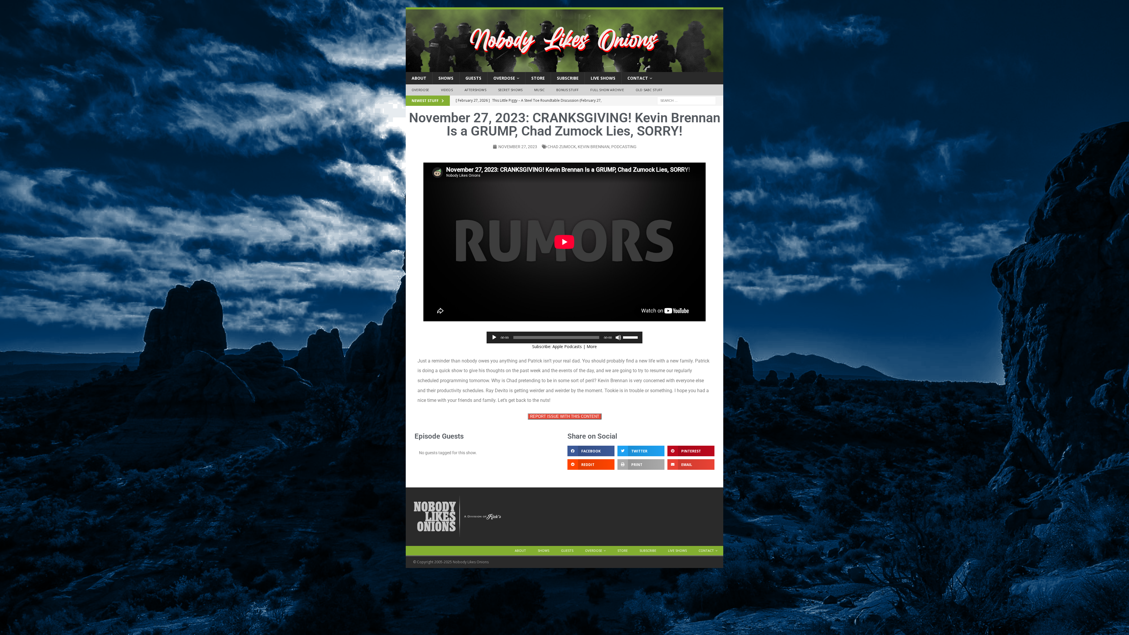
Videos (447, 90)
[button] (590, 451)
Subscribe (568, 78)
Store (538, 78)
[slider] (631, 337)
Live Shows (603, 78)
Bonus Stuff (567, 90)
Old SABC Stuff (649, 90)
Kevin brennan (593, 146)
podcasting (624, 146)
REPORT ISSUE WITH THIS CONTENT (564, 416)
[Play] (494, 337)
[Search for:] (686, 100)
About (419, 78)
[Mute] (618, 337)
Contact (637, 78)
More (592, 346)
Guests (473, 78)
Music (539, 90)
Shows (445, 78)
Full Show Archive (607, 90)
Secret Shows (510, 90)
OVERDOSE (504, 78)
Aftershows (475, 90)
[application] (564, 337)
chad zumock (561, 146)
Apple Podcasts (567, 346)
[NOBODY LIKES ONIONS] (564, 68)
